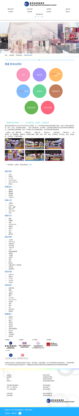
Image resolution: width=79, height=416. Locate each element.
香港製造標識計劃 (47, 395)
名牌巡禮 (10, 11)
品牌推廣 (29, 11)
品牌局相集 (10, 395)
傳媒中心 (9, 381)
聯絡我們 (13, 413)
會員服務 (9, 377)
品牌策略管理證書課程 (12, 385)
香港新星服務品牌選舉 (48, 381)
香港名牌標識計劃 (47, 393)
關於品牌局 (10, 9)
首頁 (6, 55)
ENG (42, 17)
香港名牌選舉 (46, 375)
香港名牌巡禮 (46, 385)
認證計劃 (68, 9)
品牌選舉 (49, 9)
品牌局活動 (30, 9)
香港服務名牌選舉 (47, 377)
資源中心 (68, 11)
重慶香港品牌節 (28, 55)
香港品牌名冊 (39, 14)
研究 (8, 379)
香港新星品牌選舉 (47, 379)
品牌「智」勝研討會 (12, 387)
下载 (30, 164)
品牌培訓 (49, 11)
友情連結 (7, 413)
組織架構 (9, 375)
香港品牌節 (19, 55)
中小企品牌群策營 (11, 389)
